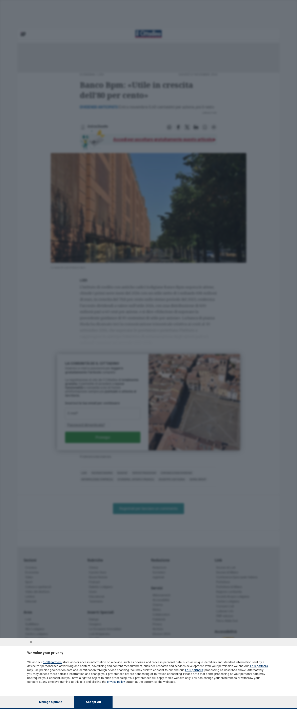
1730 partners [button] (52, 662)
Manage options (50, 702)
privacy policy (116, 682)
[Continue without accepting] (31, 642)
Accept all (93, 702)
